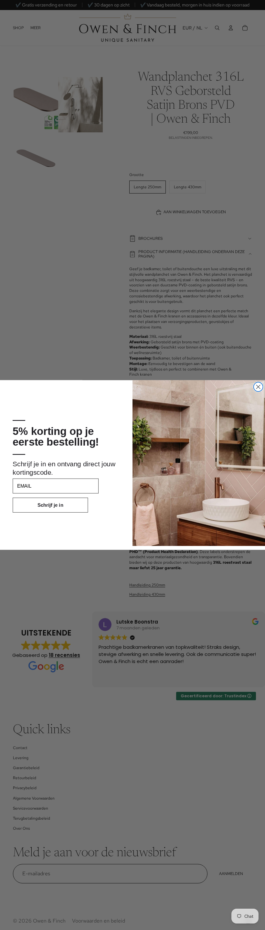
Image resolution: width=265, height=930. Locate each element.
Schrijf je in (50, 505)
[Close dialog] (258, 387)
